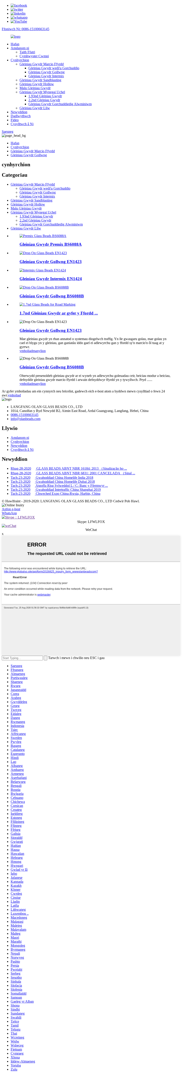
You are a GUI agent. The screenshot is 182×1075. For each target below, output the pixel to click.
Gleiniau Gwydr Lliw (35, 108)
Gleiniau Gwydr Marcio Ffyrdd (42, 64)
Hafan (15, 44)
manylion (39, 351)
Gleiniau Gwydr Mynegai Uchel (42, 92)
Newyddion (19, 112)
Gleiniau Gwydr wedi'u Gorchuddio (53, 68)
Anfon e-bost (11, 509)
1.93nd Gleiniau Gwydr (45, 96)
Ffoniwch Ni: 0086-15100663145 (25, 29)
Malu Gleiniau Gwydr (35, 88)
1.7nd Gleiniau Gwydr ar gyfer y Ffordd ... (59, 313)
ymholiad (26, 351)
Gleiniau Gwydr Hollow (37, 84)
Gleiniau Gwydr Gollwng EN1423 (51, 261)
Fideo (15, 120)
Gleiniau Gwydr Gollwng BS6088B (52, 296)
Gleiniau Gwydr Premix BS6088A (51, 244)
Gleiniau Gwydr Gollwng (46, 72)
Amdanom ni (20, 48)
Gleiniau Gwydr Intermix (46, 76)
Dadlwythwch (21, 116)
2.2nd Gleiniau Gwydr (44, 100)
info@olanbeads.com (25, 419)
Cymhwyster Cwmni (34, 56)
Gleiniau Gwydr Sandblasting (40, 80)
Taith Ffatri (27, 52)
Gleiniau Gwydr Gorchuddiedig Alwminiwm (60, 104)
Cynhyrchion (20, 60)
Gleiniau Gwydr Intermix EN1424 (51, 278)
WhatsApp (9, 513)
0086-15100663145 (24, 415)
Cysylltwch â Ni (22, 124)
